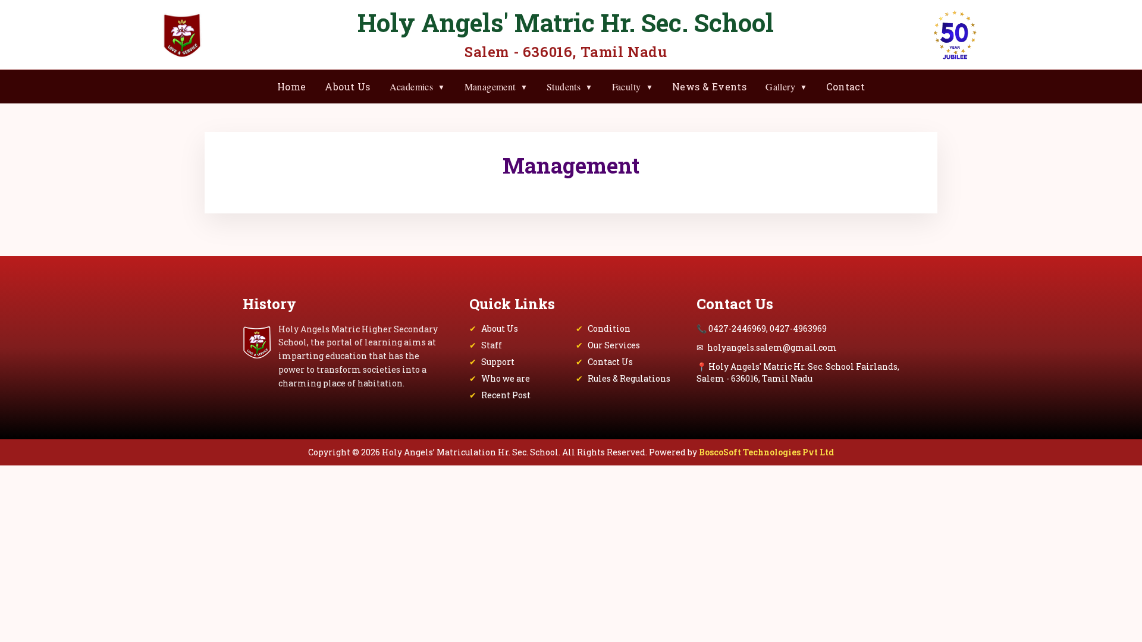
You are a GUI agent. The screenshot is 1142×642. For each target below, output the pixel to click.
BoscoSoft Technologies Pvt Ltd (766, 452)
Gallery (786, 86)
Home (291, 86)
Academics (417, 86)
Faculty (632, 86)
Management (496, 86)
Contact (845, 86)
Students (570, 86)
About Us (347, 86)
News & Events (709, 86)
